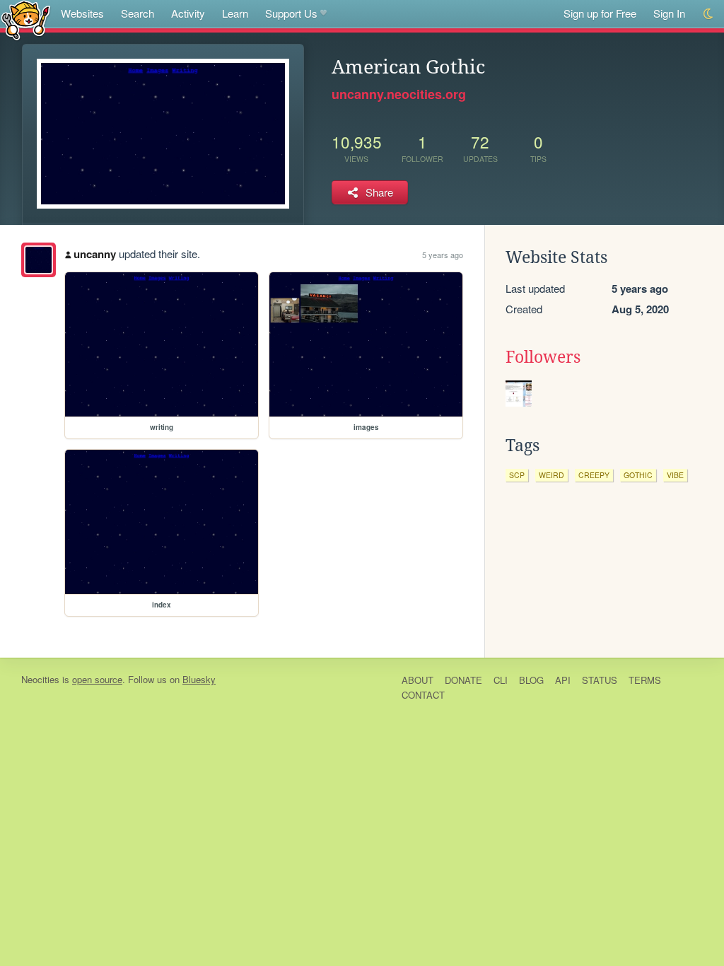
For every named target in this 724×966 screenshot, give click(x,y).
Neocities (40, 679)
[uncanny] (38, 259)
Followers (543, 357)
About (417, 680)
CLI (501, 680)
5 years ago (442, 254)
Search (137, 13)
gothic (638, 475)
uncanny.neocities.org (399, 94)
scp (517, 475)
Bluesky (199, 679)
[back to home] (26, 19)
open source (97, 679)
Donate (463, 680)
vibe (675, 475)
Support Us (291, 13)
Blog (531, 680)
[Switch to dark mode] (709, 14)
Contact (423, 695)
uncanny (95, 254)
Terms (645, 680)
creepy (593, 475)
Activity (188, 13)
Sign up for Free (600, 13)
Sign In (669, 13)
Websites (82, 13)
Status (599, 680)
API (563, 680)
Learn (235, 13)
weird (551, 475)
